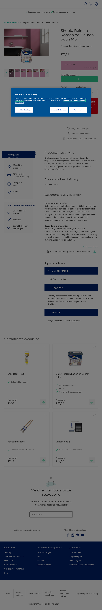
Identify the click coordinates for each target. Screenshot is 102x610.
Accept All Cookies (58, 110)
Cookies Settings (24, 110)
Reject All (78, 110)
